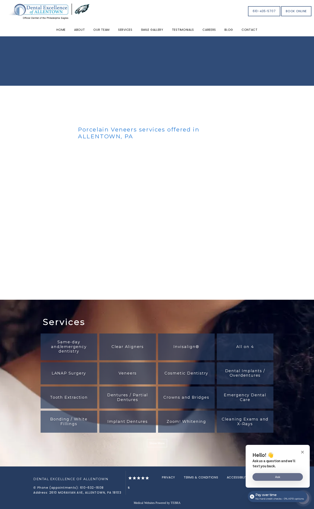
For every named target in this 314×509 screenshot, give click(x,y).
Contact (250, 30)
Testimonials (183, 30)
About (79, 30)
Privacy (168, 477)
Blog (228, 30)
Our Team (101, 30)
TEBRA (175, 503)
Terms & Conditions (201, 477)
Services (125, 30)
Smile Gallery (152, 30)
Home (61, 30)
